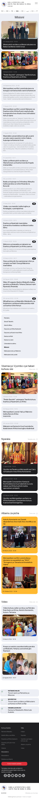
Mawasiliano (5, 755)
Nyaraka (23, 735)
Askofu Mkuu (8, 325)
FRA (12, 11)
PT (37, 11)
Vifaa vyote (32, 369)
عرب (27, 11)
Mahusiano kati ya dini (10, 354)
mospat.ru (12, 699)
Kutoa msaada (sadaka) (14, 764)
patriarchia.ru (14, 691)
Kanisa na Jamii (8, 340)
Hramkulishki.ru (14, 708)
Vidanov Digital (26, 797)
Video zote (32, 602)
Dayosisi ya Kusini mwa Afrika (13, 332)
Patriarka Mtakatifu (6, 731)
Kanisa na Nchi (8, 336)
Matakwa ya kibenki (7, 759)
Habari (23, 731)
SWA (17, 11)
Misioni (6, 347)
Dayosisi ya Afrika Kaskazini (12, 329)
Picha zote (32, 513)
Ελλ (33, 11)
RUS (2, 11)
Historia (3, 748)
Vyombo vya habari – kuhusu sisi (27, 740)
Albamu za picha (26, 744)
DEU (22, 11)
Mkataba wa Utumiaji (31, 793)
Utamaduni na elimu (10, 343)
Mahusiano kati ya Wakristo (12, 351)
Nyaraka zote (31, 439)
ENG (7, 11)
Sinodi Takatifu (8, 321)
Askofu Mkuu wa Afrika (8, 735)
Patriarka (6, 318)
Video (22, 748)
